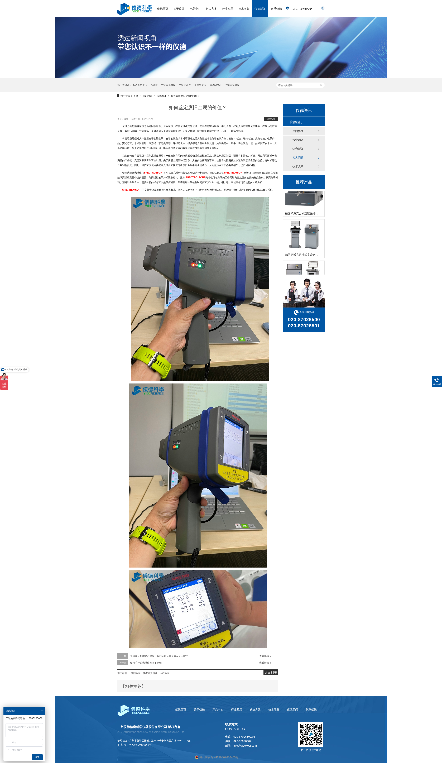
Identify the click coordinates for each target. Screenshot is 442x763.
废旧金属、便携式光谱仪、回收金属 (150, 673)
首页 (136, 95)
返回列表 (271, 119)
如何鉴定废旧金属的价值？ (185, 95)
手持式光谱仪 (168, 85)
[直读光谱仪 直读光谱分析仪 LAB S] (303, 261)
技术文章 (298, 166)
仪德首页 (162, 9)
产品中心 (195, 9)
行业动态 (298, 140)
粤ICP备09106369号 (140, 744)
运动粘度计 (215, 85)
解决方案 (211, 9)
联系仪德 (276, 9)
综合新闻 (298, 149)
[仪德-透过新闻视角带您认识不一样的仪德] (221, 76)
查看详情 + (265, 656)
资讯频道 (148, 95)
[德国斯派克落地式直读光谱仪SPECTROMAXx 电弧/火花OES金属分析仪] (303, 220)
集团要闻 (298, 131)
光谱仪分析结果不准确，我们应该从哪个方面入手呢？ (159, 656)
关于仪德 (178, 9)
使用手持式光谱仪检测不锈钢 (146, 662)
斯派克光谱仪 (140, 85)
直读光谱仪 (200, 85)
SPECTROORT (154, 172)
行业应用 (227, 9)
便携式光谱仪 (232, 85)
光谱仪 (154, 85)
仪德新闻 (260, 9)
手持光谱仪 (185, 85)
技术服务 (243, 9)
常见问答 (298, 157)
